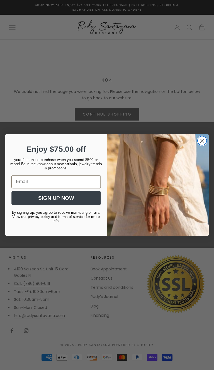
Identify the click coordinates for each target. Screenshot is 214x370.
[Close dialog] (202, 140)
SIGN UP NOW (56, 198)
